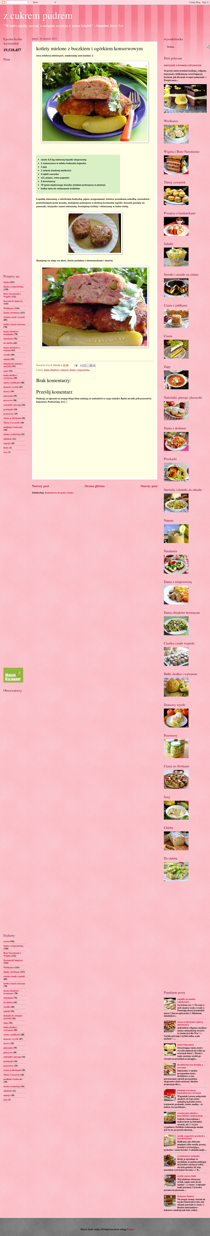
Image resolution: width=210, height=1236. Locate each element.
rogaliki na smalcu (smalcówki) (186, 1000)
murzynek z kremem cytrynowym (182, 65)
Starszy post (148, 485)
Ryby (6, 447)
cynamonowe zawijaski (188, 1156)
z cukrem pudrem (38, 15)
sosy (5, 452)
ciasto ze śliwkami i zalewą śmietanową (190, 1023)
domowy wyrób (10, 387)
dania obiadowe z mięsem (56, 370)
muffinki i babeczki (12, 427)
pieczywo (7, 400)
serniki (6, 354)
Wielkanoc (8, 308)
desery (6, 391)
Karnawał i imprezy (13, 301)
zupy (5, 371)
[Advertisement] (14, 115)
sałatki (6, 359)
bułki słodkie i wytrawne (10, 377)
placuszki (8, 396)
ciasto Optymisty (185, 1044)
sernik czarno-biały (186, 1176)
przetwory (8, 413)
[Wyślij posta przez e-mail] (75, 365)
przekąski (8, 409)
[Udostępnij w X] (88, 365)
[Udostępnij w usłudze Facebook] (91, 365)
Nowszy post (40, 485)
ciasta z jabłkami (11, 382)
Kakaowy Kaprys (185, 1196)
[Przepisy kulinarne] (13, 681)
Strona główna (95, 485)
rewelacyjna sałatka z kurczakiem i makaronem (190, 1114)
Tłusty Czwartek (11, 422)
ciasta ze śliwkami (12, 418)
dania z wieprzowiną (79, 370)
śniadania (8, 338)
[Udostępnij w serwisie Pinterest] (94, 365)
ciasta (6, 282)
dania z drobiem (11, 312)
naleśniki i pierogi (12, 405)
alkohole (7, 438)
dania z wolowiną (11, 434)
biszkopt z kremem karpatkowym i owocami (189, 1092)
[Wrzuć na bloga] (84, 365)
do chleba (8, 343)
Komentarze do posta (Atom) (59, 492)
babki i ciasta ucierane (14, 324)
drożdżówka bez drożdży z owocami (190, 1066)
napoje (6, 443)
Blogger (130, 1229)
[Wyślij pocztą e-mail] (81, 365)
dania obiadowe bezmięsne (11, 333)
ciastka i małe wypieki (14, 317)
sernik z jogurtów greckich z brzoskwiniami (191, 1137)
